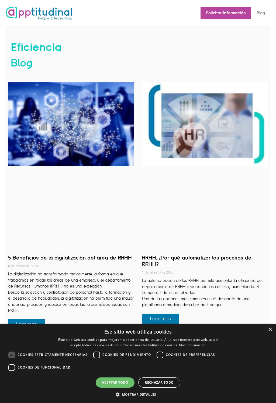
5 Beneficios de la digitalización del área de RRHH (70, 258)
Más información (192, 345)
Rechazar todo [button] (159, 382)
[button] (138, 394)
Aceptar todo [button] (115, 382)
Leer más (160, 318)
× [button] (270, 330)
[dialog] (138, 363)
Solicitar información (226, 13)
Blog (261, 13)
